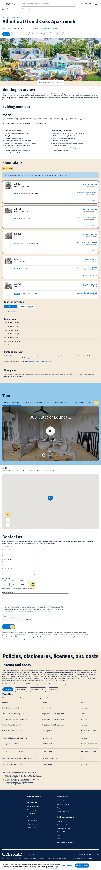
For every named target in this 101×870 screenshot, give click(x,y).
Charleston (10, 9)
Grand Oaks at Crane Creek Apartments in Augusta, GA (29, 858)
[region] (50, 865)
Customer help (31, 810)
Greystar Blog (31, 827)
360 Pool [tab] (28, 403)
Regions (59, 808)
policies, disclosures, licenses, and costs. (39, 361)
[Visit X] (33, 855)
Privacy (59, 821)
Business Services (62, 801)
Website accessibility (63, 839)
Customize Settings (67, 865)
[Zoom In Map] (8, 520)
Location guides (32, 820)
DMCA (59, 835)
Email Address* (7, 569)
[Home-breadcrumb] (3, 9)
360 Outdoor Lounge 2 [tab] (12, 403)
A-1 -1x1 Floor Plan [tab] (42, 403)
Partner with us (62, 796)
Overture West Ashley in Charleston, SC (58, 858)
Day (12, 580)
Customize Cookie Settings (65, 842)
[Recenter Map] (8, 514)
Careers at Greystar (63, 804)
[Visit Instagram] (25, 855)
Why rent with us (32, 824)
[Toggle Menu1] (96, 3)
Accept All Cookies (82, 865)
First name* (6, 550)
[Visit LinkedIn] (29, 855)
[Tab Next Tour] (96, 403)
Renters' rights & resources (65, 832)
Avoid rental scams (33, 806)
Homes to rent (32, 802)
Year (21, 580)
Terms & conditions (63, 825)
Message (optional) (8, 592)
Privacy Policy (54, 868)
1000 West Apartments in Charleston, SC (82, 858)
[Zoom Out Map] (8, 525)
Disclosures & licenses (64, 828)
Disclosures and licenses (65, 817)
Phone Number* (7, 559)
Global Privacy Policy (45, 611)
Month (4, 580)
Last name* (40, 550)
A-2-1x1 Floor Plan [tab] (59, 403)
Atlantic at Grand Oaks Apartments (25, 9)
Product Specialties (63, 811)
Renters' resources (32, 817)
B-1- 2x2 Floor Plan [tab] (78, 403)
